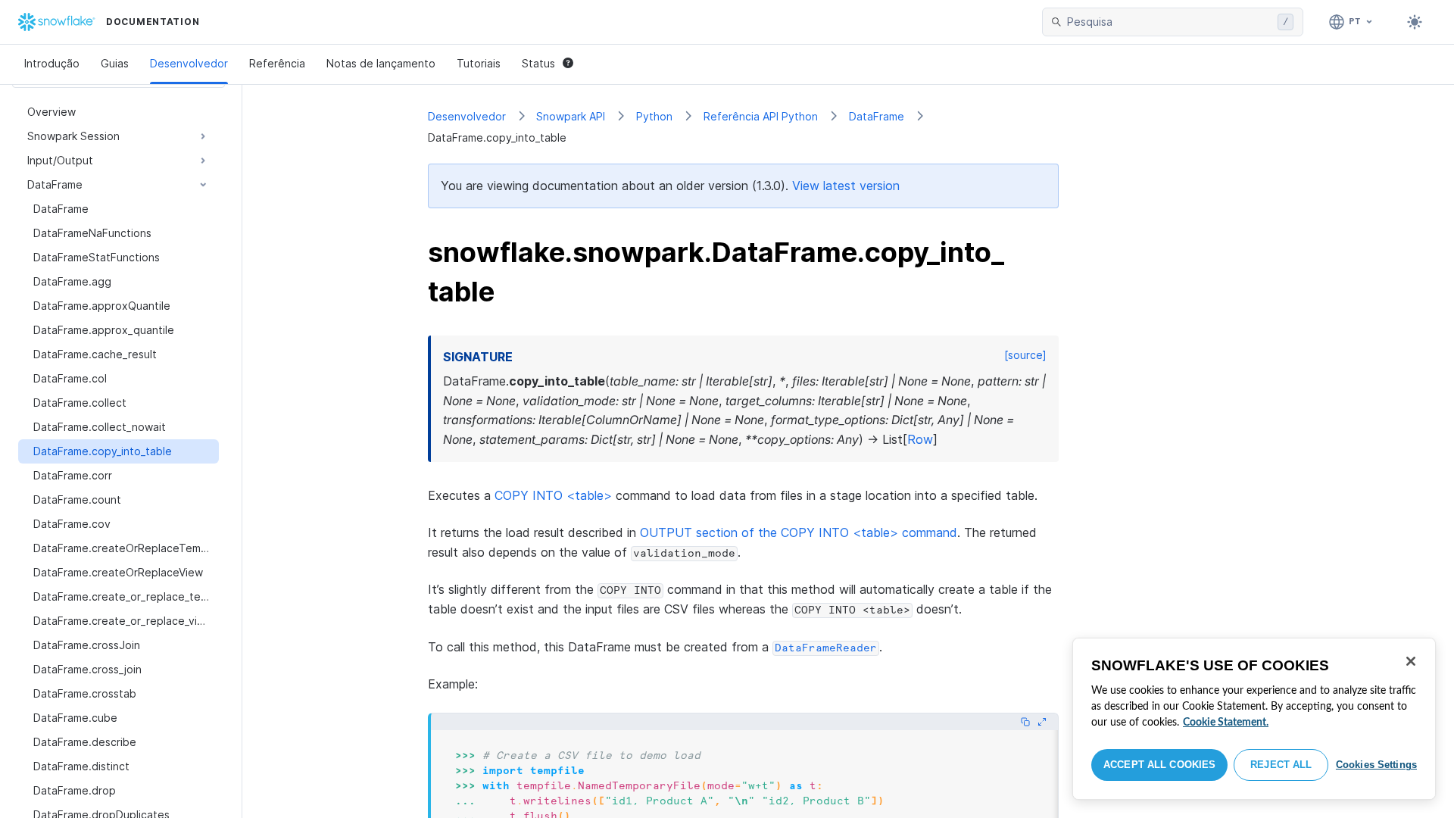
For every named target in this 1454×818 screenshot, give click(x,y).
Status (538, 63)
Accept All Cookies (1159, 764)
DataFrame (876, 116)
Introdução (52, 63)
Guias (115, 63)
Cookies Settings (1376, 764)
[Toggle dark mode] (1414, 22)
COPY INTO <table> (553, 495)
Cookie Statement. (1225, 722)
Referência (277, 63)
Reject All (1281, 764)
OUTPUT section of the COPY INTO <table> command (798, 532)
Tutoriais (479, 63)
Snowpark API (570, 116)
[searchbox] (1169, 22)
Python (654, 116)
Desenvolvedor (189, 63)
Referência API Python (761, 116)
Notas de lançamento (380, 63)
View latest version (846, 185)
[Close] (1410, 661)
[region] (1254, 719)
